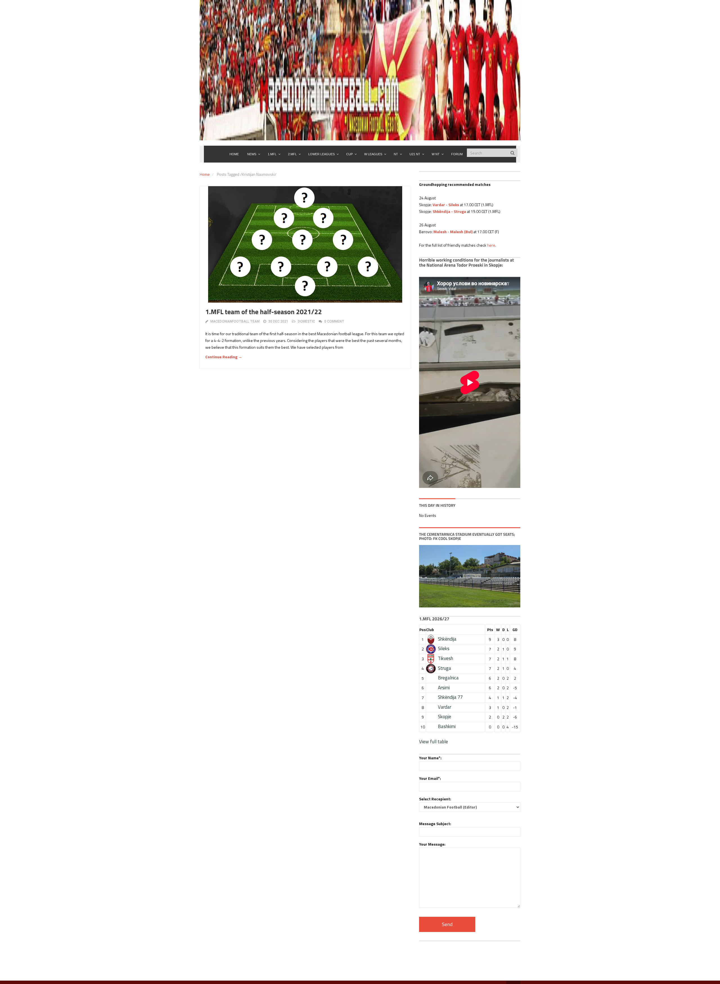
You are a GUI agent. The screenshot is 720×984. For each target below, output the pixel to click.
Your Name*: (430, 758)
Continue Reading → (223, 357)
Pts (490, 629)
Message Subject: (435, 824)
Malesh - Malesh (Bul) (452, 232)
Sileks (443, 648)
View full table (433, 741)
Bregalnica (448, 677)
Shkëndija (447, 639)
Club (430, 629)
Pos (422, 629)
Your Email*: (430, 778)
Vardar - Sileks (446, 205)
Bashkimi (447, 726)
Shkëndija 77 (450, 697)
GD (515, 629)
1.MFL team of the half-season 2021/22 (263, 312)
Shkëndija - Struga (449, 211)
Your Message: (432, 844)
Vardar (444, 707)
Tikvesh (445, 658)
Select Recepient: (435, 799)
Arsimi (444, 687)
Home (205, 174)
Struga (444, 668)
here (491, 245)
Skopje (444, 716)
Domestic (306, 321)
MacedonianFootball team (235, 321)
